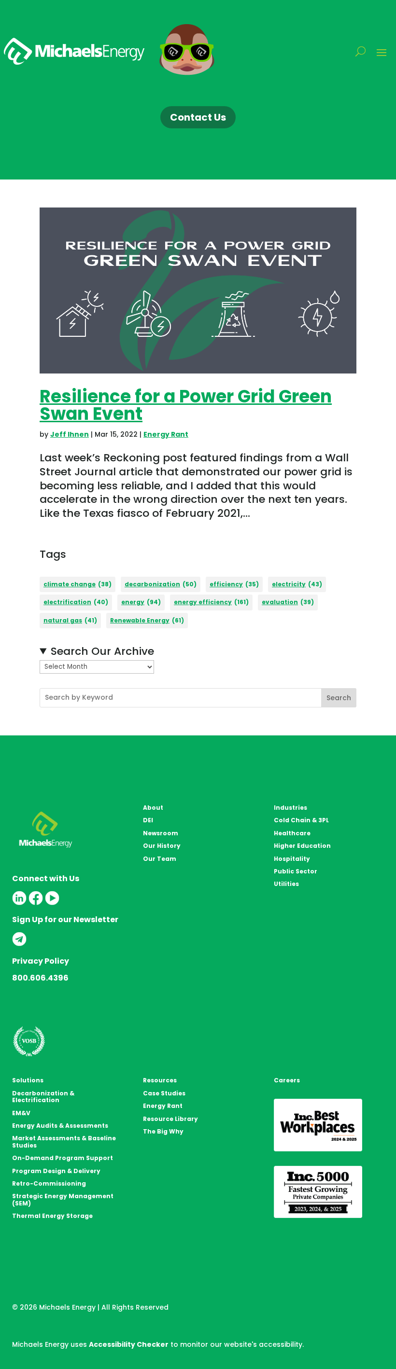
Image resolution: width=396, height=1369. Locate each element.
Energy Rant (165, 434)
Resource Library (170, 1119)
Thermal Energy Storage (52, 1216)
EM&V (21, 1113)
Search (338, 698)
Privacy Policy (40, 961)
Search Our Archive (102, 652)
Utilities (286, 884)
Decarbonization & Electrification (43, 1096)
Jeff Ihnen (69, 434)
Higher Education (302, 846)
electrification (75, 602)
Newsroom (160, 833)
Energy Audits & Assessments (60, 1125)
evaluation (288, 602)
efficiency (234, 584)
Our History (162, 846)
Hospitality (292, 859)
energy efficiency (211, 602)
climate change (77, 584)
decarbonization (161, 584)
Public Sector (295, 871)
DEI (148, 820)
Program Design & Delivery (56, 1171)
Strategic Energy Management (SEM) (62, 1199)
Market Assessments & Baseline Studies (64, 1141)
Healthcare (292, 833)
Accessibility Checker (129, 1344)
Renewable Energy (147, 620)
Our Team (159, 859)
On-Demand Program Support (62, 1158)
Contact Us (198, 117)
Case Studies (164, 1093)
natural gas (70, 620)
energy (141, 602)
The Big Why (163, 1131)
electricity (297, 584)
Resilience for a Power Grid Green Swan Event (186, 405)
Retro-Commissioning (49, 1183)
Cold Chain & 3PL (301, 820)
